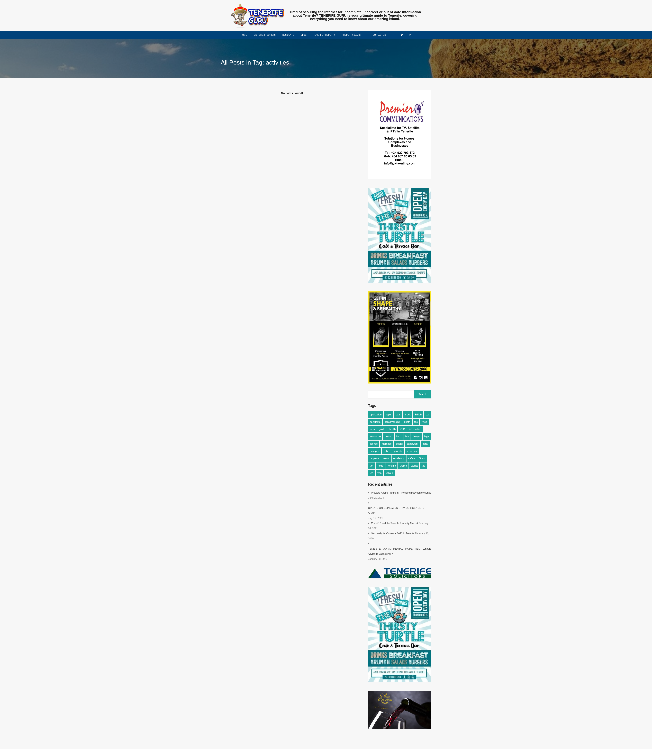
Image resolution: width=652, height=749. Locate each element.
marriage (387, 443)
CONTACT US (379, 35)
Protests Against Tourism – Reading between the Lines (401, 492)
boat (398, 414)
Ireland (388, 436)
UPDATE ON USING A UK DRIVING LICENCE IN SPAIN (396, 510)
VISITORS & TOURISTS (265, 35)
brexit (407, 414)
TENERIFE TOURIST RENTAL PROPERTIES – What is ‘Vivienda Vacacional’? (399, 551)
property (374, 458)
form (372, 429)
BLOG (303, 35)
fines (424, 421)
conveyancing (392, 421)
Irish (398, 436)
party (425, 443)
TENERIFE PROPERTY (324, 35)
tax (371, 465)
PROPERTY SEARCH (352, 35)
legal (426, 436)
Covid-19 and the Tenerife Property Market (394, 523)
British (418, 414)
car (427, 414)
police (387, 451)
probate (398, 451)
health (392, 429)
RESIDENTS (288, 35)
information (415, 429)
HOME (244, 35)
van (379, 472)
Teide (380, 465)
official (399, 443)
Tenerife (391, 465)
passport (374, 451)
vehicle (389, 472)
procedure (412, 451)
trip (423, 465)
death (407, 421)
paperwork (412, 443)
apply (389, 414)
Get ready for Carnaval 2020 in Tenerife (392, 533)
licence (374, 443)
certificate (375, 421)
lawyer (416, 436)
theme (403, 465)
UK (371, 472)
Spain (422, 458)
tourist (414, 465)
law (407, 436)
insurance (375, 436)
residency (398, 458)
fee (416, 421)
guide (382, 429)
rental (386, 458)
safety (411, 458)
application (376, 414)
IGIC (402, 429)
